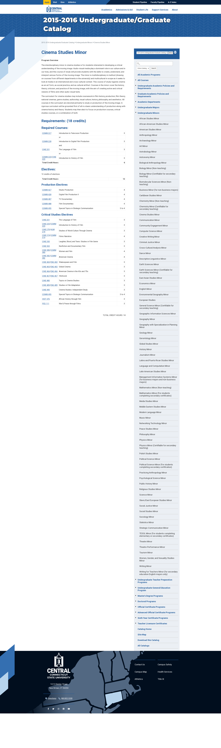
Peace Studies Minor (148, 429)
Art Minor (143, 146)
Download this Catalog (148, 640)
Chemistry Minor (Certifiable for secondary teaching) (153, 207)
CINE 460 (46, 262)
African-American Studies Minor (154, 124)
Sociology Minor (146, 517)
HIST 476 (46, 299)
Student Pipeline (140, 2)
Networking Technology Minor (153, 423)
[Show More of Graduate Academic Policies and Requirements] (136, 93)
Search (153, 68)
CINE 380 (46, 250)
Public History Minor (148, 483)
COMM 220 (46, 157)
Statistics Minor (146, 522)
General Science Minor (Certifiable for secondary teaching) (156, 306)
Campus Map (141, 672)
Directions (52, 698)
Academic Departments (149, 102)
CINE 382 (46, 256)
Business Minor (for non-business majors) (158, 190)
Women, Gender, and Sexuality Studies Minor (156, 559)
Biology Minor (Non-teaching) (152, 168)
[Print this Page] (175, 52)
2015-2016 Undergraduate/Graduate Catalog (57, 42)
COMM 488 (46, 204)
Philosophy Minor (147, 434)
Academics (106, 10)
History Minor (145, 349)
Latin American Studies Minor (152, 371)
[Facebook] (48, 709)
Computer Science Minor (150, 231)
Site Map (142, 634)
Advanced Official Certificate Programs (156, 612)
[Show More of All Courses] (136, 80)
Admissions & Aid (124, 10)
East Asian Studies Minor (150, 278)
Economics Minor (147, 283)
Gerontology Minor (147, 338)
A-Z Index (172, 2)
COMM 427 (46, 190)
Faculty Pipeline (157, 2)
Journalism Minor (147, 355)
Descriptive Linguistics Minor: (152, 259)
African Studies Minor (149, 118)
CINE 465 (46, 267)
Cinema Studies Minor (149, 214)
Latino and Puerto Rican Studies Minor (156, 360)
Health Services (165, 672)
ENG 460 (54, 262)
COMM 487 (46, 199)
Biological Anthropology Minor (152, 163)
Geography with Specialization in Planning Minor (158, 325)
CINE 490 (46, 290)
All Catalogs (143, 645)
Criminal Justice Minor (149, 242)
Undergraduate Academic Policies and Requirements (156, 87)
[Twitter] (53, 709)
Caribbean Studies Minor (150, 195)
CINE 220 (46, 224)
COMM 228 (46, 141)
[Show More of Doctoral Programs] (136, 601)
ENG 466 (54, 271)
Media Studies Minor (148, 401)
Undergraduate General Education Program (154, 589)
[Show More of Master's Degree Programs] (136, 595)
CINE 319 (46, 235)
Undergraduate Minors (84, 42)
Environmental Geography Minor (154, 294)
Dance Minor (145, 253)
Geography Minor (147, 319)
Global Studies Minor (148, 344)
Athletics (72, 2)
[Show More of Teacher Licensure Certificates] (136, 623)
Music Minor (145, 418)
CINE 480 (46, 280)
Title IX (161, 679)
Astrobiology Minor (148, 151)
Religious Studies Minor (150, 489)
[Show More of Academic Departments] (136, 101)
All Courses (143, 80)
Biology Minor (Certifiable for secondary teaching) (157, 175)
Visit (55, 2)
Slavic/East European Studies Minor (155, 500)
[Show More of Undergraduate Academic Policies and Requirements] (136, 85)
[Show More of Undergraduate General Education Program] (136, 587)
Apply (47, 2)
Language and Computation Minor (154, 366)
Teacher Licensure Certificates (152, 623)
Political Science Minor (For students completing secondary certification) (156, 465)
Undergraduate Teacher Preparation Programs (155, 581)
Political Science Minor (149, 459)
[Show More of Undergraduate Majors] (136, 107)
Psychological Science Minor (152, 478)
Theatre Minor (145, 541)
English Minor (145, 289)
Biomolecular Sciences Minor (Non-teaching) (155, 183)
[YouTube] (69, 709)
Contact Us (140, 664)
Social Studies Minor (148, 511)
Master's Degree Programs (150, 596)
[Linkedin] (63, 709)
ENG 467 (54, 276)
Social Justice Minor (148, 506)
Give (62, 2)
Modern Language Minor (150, 412)
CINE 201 (46, 149)
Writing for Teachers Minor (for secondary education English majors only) (158, 572)
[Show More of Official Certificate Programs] (136, 606)
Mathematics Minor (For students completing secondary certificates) (155, 394)
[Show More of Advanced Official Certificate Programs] (136, 612)
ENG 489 (54, 285)
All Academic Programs (149, 74)
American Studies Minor (150, 129)
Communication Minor (149, 220)
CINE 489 (46, 285)
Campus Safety (165, 664)
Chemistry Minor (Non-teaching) (154, 201)
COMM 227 (46, 133)
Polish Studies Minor (148, 453)
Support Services (160, 10)
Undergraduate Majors (148, 107)
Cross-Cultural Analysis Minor (152, 248)
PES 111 (45, 304)
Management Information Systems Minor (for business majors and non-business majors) (158, 379)
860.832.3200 (66, 698)
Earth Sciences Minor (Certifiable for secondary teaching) (155, 271)
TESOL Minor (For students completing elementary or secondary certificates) (157, 534)
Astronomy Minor (147, 157)
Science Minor (146, 495)
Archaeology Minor (147, 140)
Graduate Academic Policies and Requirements (153, 95)
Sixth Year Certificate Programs (153, 618)
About (175, 10)
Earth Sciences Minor (149, 264)
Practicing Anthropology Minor (153, 472)
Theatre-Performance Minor (152, 547)
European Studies (147, 300)
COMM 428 (46, 194)
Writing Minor (145, 566)
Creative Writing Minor (149, 236)
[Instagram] (58, 709)
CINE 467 (46, 276)
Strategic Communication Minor (153, 528)
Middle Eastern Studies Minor (152, 407)
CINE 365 (46, 246)
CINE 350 (46, 241)
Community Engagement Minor (153, 225)
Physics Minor (145, 440)
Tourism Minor (146, 552)
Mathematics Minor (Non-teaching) (155, 387)
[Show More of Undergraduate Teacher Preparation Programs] (136, 579)
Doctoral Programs (147, 601)
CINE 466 (46, 271)
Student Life (142, 10)
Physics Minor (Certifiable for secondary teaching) (157, 446)
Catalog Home (144, 629)
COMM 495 (46, 208)
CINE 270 (46, 229)
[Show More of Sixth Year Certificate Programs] (136, 618)
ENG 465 (54, 267)
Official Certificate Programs (151, 607)
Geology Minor (146, 333)
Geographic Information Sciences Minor (157, 313)
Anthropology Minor (148, 135)
